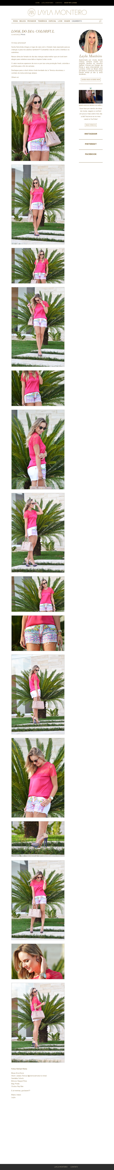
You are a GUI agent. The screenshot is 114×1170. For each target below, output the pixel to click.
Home (38, 3)
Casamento (77, 21)
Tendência (42, 21)
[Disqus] (40, 1127)
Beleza (22, 21)
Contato (58, 3)
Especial (52, 21)
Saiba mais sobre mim (91, 79)
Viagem (67, 21)
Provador (31, 21)
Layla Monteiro (47, 3)
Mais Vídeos (91, 125)
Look (60, 21)
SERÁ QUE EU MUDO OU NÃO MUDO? (91, 105)
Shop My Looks (70, 3)
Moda (15, 21)
